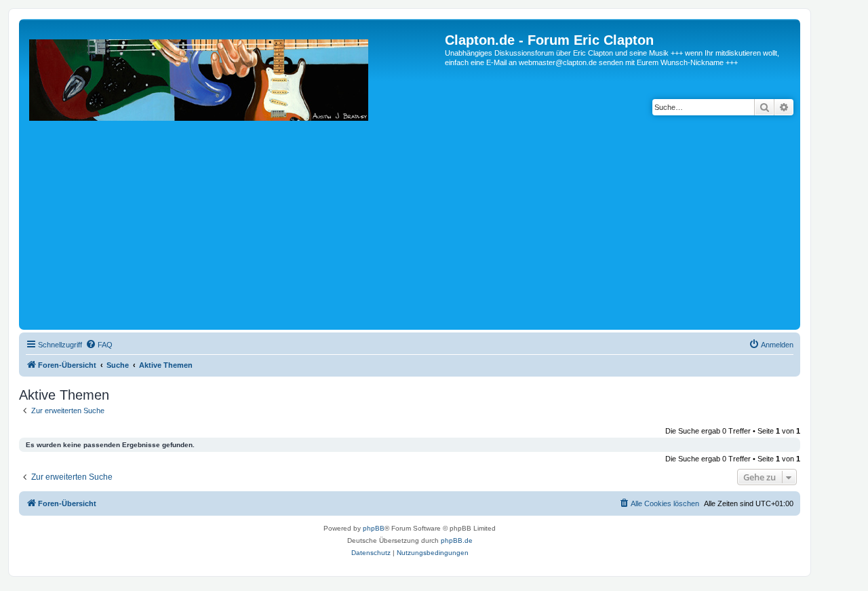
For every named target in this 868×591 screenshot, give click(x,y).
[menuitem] (99, 345)
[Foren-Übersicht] (233, 179)
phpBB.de (457, 540)
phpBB (373, 528)
